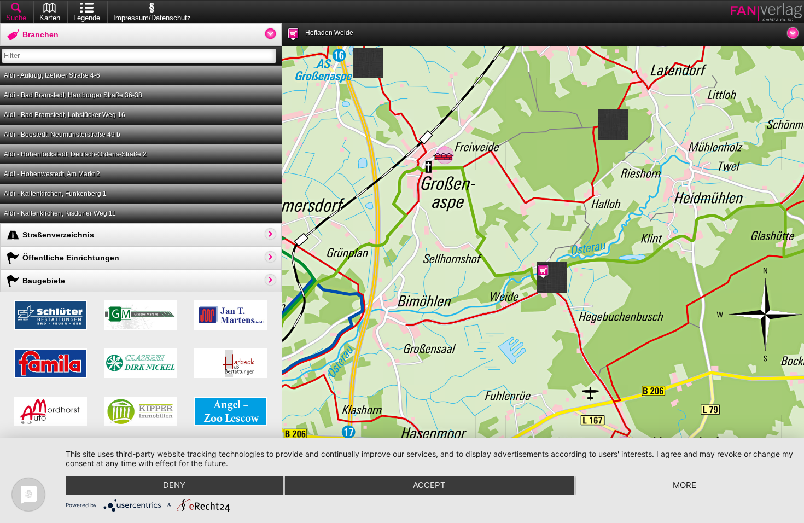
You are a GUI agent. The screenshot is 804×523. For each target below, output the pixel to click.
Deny (174, 485)
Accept (429, 485)
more (684, 485)
